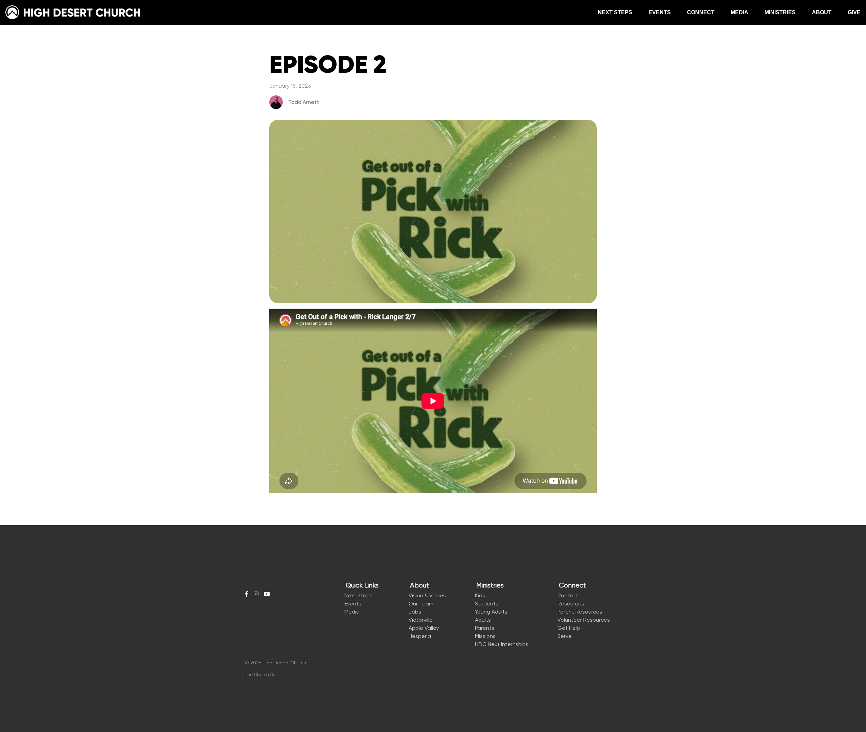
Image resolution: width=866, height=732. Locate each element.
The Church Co (260, 674)
